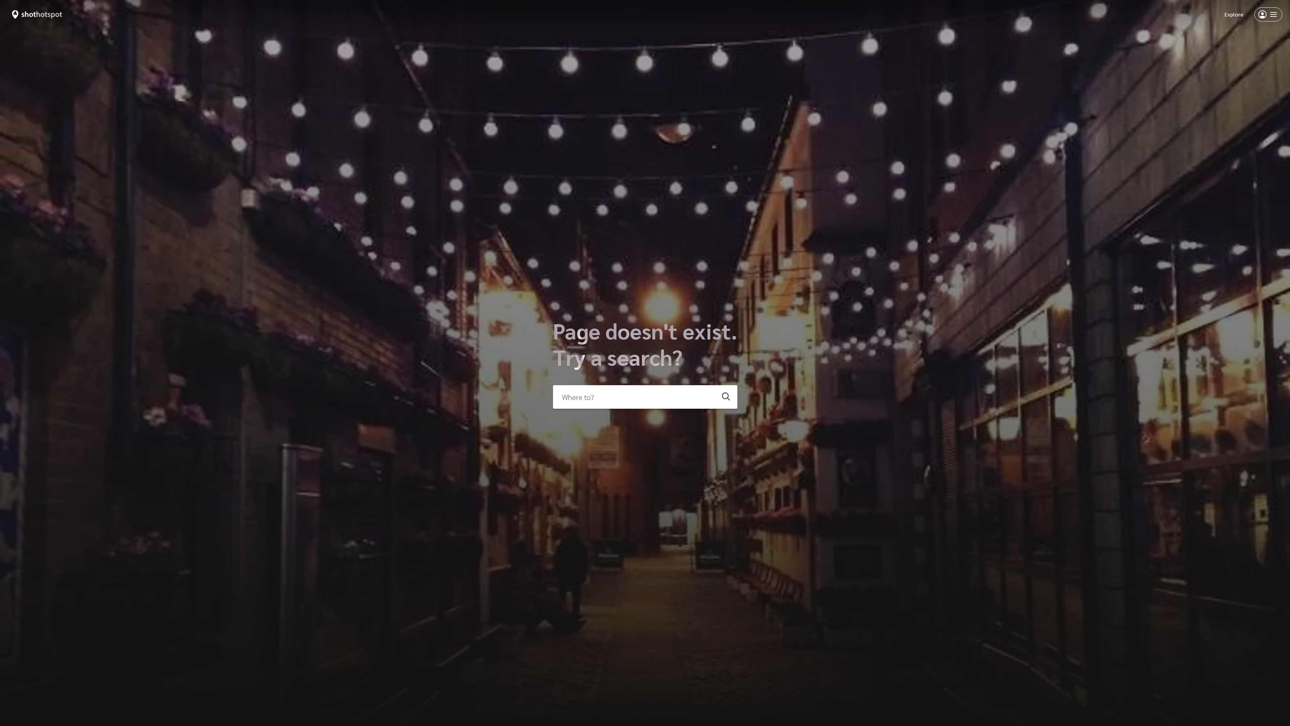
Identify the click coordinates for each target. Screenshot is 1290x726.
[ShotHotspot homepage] (37, 14)
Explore (1233, 14)
